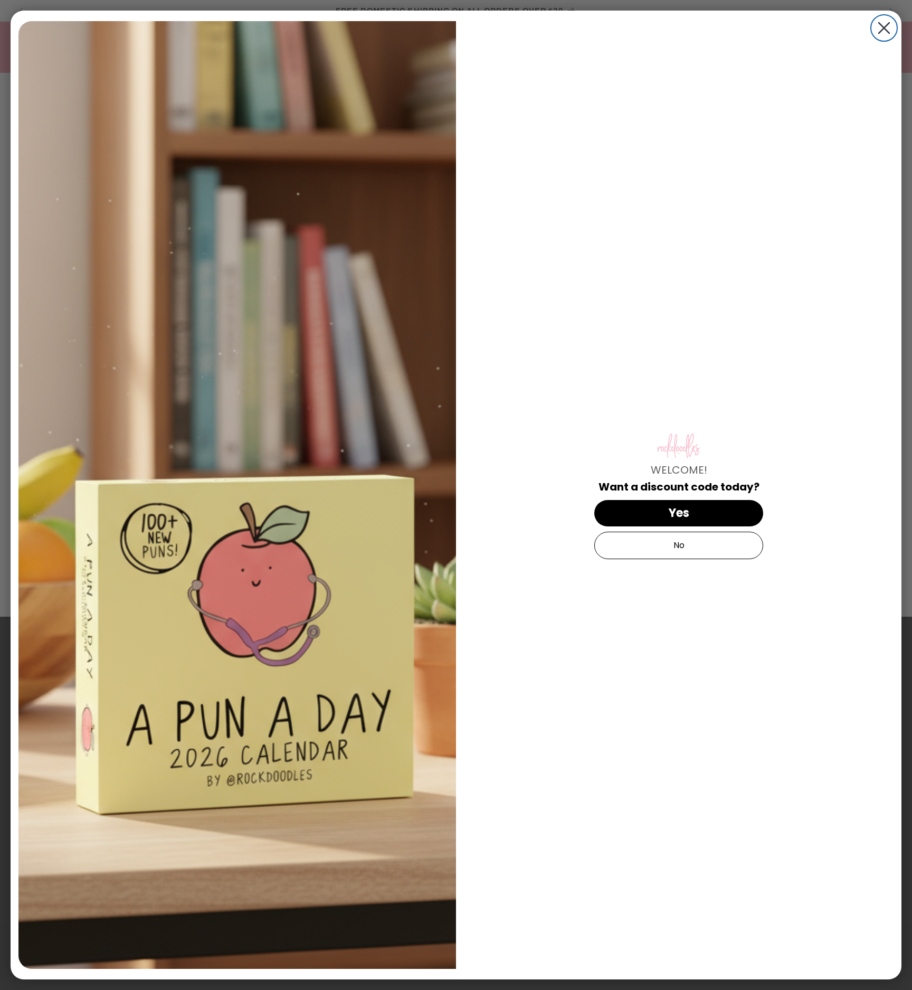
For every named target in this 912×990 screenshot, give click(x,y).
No (679, 545)
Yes (679, 513)
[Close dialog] (884, 28)
